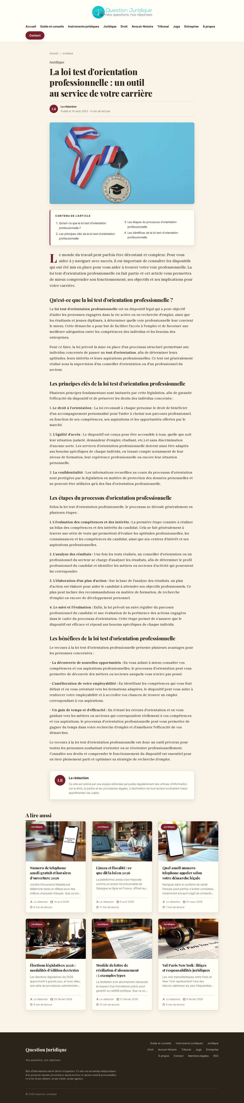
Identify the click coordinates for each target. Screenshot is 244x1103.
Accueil (31, 26)
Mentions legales (198, 1055)
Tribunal (163, 26)
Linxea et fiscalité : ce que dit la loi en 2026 (113, 870)
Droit (124, 26)
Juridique (109, 26)
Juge (176, 26)
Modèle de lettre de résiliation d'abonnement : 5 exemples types (117, 970)
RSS (215, 1055)
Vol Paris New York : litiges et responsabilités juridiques (186, 968)
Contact (35, 35)
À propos (209, 26)
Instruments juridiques (83, 26)
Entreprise (191, 26)
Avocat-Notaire (142, 26)
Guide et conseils (52, 26)
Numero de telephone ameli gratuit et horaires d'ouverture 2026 (50, 872)
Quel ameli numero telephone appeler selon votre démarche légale (182, 872)
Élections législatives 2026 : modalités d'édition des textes (54, 968)
